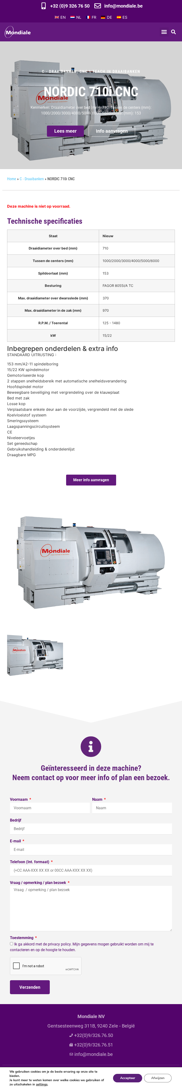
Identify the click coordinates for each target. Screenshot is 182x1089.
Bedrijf (15, 820)
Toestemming (22, 938)
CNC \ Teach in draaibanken (110, 71)
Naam (97, 800)
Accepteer (127, 1078)
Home (11, 179)
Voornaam (19, 800)
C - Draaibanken (59, 71)
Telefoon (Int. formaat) (30, 862)
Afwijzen (157, 1078)
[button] (164, 31)
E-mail (16, 841)
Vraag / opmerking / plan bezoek (38, 883)
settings (41, 1084)
